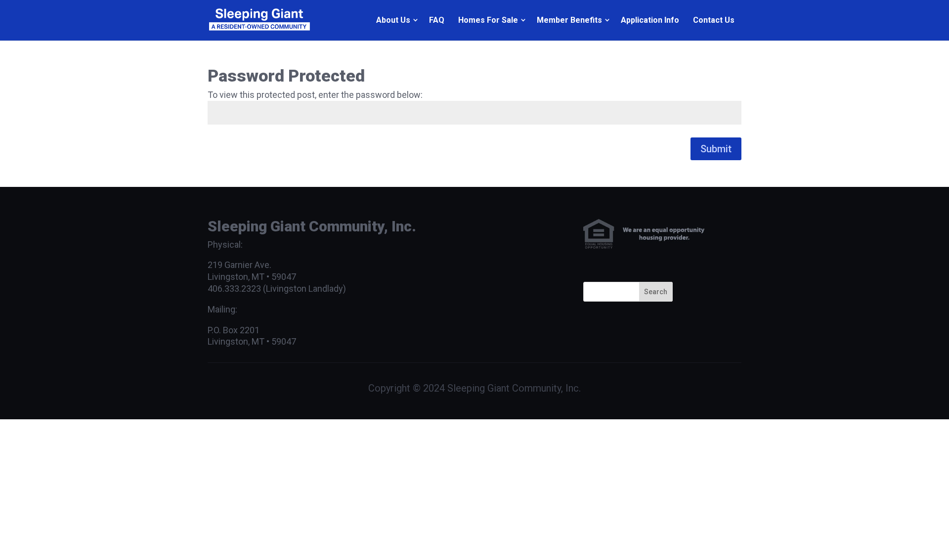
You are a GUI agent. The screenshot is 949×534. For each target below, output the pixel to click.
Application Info (650, 20)
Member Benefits (569, 20)
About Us (393, 20)
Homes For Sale (488, 20)
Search (655, 292)
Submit (716, 149)
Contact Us (713, 20)
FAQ (436, 20)
